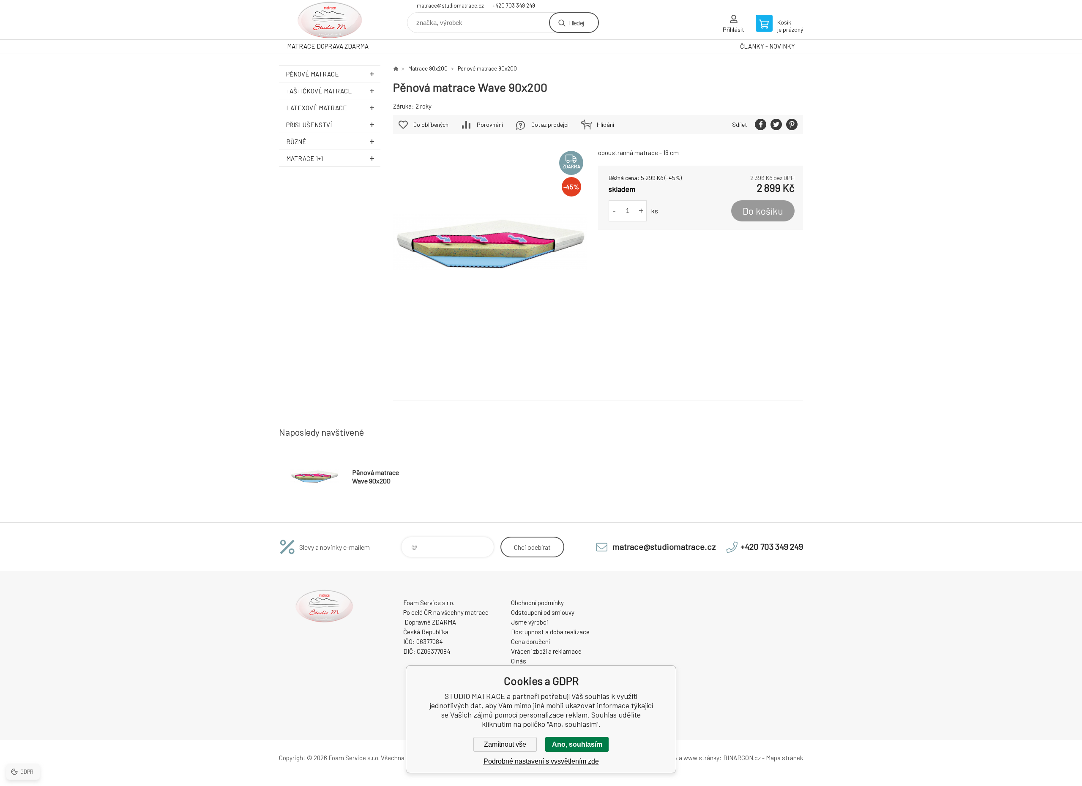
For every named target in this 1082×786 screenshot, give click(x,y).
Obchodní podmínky (537, 602)
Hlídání (605, 124)
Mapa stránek (784, 757)
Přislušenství (309, 124)
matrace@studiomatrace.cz (450, 5)
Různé (296, 141)
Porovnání (490, 124)
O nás (518, 661)
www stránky (701, 757)
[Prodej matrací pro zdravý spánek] (395, 68)
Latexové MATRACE (316, 108)
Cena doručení (530, 641)
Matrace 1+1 (304, 158)
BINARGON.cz (742, 757)
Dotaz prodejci (549, 124)
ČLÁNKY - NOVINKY (767, 46)
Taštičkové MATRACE (319, 91)
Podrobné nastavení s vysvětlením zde (541, 761)
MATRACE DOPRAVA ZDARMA (328, 46)
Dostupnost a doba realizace (550, 632)
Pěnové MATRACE (312, 74)
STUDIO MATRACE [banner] (329, 19)
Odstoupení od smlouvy (542, 612)
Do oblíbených (430, 124)
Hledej (576, 23)
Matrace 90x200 (428, 68)
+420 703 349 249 (513, 5)
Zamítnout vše (505, 744)
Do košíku (763, 211)
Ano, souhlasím (577, 744)
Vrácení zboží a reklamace (546, 651)
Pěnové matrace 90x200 (487, 68)
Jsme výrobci (529, 622)
